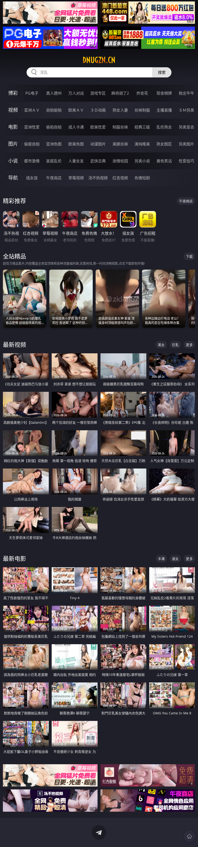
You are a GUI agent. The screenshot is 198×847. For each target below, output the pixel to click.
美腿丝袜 (120, 144)
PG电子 (31, 93)
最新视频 (14, 344)
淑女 (175, 558)
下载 (189, 256)
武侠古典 (98, 161)
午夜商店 (54, 178)
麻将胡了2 (120, 93)
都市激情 (32, 161)
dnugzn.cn (99, 60)
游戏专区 (98, 93)
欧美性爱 (98, 127)
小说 (13, 161)
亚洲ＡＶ (32, 110)
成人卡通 (76, 127)
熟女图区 (164, 144)
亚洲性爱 (32, 127)
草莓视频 (76, 178)
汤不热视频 (98, 178)
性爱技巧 (186, 161)
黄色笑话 (164, 161)
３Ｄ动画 (98, 110)
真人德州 (54, 93)
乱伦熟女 (164, 127)
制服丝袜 (120, 127)
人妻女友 (76, 161)
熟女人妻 (120, 110)
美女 (161, 344)
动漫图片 (98, 144)
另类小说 (142, 161)
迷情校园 (120, 161)
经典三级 (142, 127)
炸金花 (142, 93)
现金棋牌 (164, 93)
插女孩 (32, 178)
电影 (13, 127)
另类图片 (186, 144)
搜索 (162, 72)
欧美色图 (76, 144)
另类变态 (186, 127)
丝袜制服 (142, 110)
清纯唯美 (142, 144)
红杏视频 (120, 178)
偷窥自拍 (32, 144)
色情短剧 (142, 178)
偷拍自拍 (54, 127)
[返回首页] (189, 836)
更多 (189, 344)
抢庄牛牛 (186, 93)
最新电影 (14, 558)
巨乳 (175, 344)
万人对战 (76, 93)
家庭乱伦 (54, 161)
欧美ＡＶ (76, 110)
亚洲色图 (54, 144)
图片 (13, 144)
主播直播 (164, 110)
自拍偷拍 (54, 110)
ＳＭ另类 (186, 110)
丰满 (161, 558)
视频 (13, 110)
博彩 (13, 93)
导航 (13, 177)
